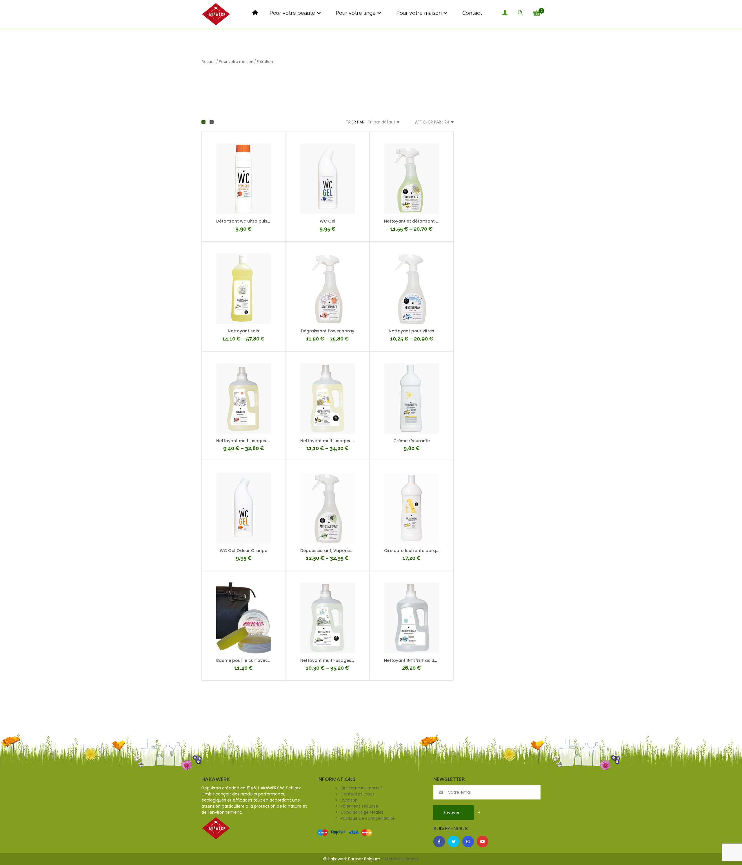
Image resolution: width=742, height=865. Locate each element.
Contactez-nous (357, 794)
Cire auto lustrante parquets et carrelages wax (434, 550)
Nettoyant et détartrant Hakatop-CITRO (427, 221)
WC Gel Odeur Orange (243, 550)
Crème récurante (411, 441)
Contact (471, 13)
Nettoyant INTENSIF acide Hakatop (420, 660)
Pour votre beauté (292, 13)
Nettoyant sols (243, 331)
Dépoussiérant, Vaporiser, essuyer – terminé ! (348, 550)
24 (447, 122)
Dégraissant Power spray (327, 331)
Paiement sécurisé (359, 806)
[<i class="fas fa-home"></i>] (254, 13)
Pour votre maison (418, 13)
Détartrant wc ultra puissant (246, 221)
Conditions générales (362, 812)
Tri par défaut (381, 122)
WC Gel (327, 221)
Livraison (349, 800)
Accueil (208, 61)
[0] (537, 12)
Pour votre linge (355, 13)
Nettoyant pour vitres (411, 331)
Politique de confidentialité (368, 818)
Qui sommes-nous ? (361, 788)
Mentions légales (402, 859)
